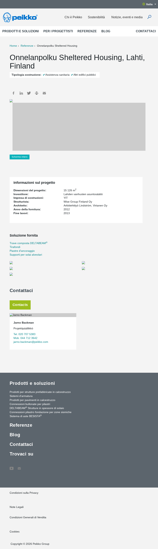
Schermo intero (20, 157)
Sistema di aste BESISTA (26, 416)
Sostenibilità (96, 17)
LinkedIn (21, 93)
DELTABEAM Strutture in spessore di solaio (37, 408)
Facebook (13, 93)
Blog (105, 31)
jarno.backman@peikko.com (30, 341)
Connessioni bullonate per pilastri (30, 404)
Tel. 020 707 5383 (24, 334)
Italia (149, 4)
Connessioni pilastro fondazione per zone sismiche (40, 412)
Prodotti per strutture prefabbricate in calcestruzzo (40, 391)
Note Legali (17, 506)
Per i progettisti (58, 31)
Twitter (29, 93)
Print (37, 93)
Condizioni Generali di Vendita (28, 517)
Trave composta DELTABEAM (28, 243)
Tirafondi (15, 246)
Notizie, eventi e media (127, 17)
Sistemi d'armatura (21, 395)
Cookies (14, 531)
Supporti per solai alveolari (26, 254)
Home (13, 45)
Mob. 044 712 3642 (25, 338)
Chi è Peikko (73, 17)
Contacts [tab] (20, 305)
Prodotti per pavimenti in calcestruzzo (32, 400)
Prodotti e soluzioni (20, 31)
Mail (44, 93)
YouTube (11, 466)
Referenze (87, 31)
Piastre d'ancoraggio (22, 250)
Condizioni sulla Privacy (24, 492)
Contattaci (146, 31)
